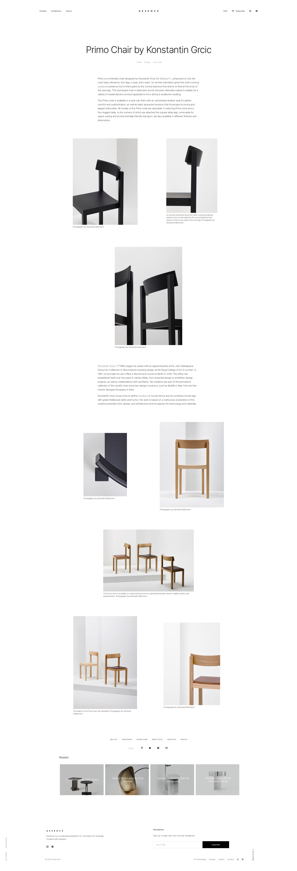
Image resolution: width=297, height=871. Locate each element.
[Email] (166, 748)
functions (143, 395)
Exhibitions (56, 11)
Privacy (231, 859)
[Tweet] (150, 748)
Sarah (139, 62)
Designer (127, 739)
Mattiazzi (164, 78)
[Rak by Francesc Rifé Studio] (82, 779)
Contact (212, 859)
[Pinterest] (242, 859)
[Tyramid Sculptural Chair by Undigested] (172, 779)
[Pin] (158, 748)
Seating (172, 739)
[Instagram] (238, 859)
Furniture (143, 739)
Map (225, 11)
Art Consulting (200, 859)
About (69, 11)
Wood (184, 739)
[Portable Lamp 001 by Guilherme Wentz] (217, 779)
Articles (43, 11)
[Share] (142, 748)
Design (147, 62)
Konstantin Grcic (106, 366)
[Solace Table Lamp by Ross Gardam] (127, 779)
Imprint (221, 859)
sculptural (103, 86)
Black (114, 739)
